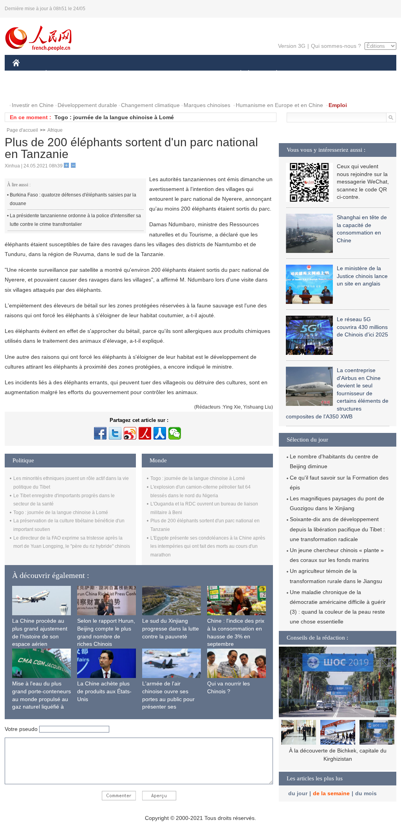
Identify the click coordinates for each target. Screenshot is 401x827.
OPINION (29, 89)
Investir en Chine (33, 105)
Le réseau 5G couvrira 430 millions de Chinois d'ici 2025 (362, 327)
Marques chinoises (207, 105)
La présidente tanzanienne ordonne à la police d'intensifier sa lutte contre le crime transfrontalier (75, 220)
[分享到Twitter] (115, 433)
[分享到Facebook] (100, 433)
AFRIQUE (131, 74)
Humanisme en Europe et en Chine (279, 105)
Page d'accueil (22, 130)
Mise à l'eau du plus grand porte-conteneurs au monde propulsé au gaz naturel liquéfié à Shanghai (41, 698)
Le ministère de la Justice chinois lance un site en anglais (362, 276)
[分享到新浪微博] (130, 433)
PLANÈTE (272, 74)
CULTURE (201, 74)
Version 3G (291, 46)
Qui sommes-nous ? (336, 46)
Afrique (55, 130)
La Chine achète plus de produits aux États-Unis (104, 691)
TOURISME (338, 74)
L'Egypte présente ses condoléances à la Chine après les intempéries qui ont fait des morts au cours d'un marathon (207, 546)
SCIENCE (165, 74)
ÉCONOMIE (61, 74)
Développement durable (87, 105)
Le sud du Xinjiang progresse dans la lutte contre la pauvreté (170, 628)
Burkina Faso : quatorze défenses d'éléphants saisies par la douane (73, 199)
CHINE (26, 74)
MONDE (97, 74)
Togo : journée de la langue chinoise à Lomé (114, 117)
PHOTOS (63, 89)
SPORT (304, 74)
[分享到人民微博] (145, 433)
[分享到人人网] (160, 433)
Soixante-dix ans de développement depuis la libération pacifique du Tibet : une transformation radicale (337, 529)
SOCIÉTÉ (237, 74)
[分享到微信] (174, 433)
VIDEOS (95, 89)
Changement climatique (150, 105)
